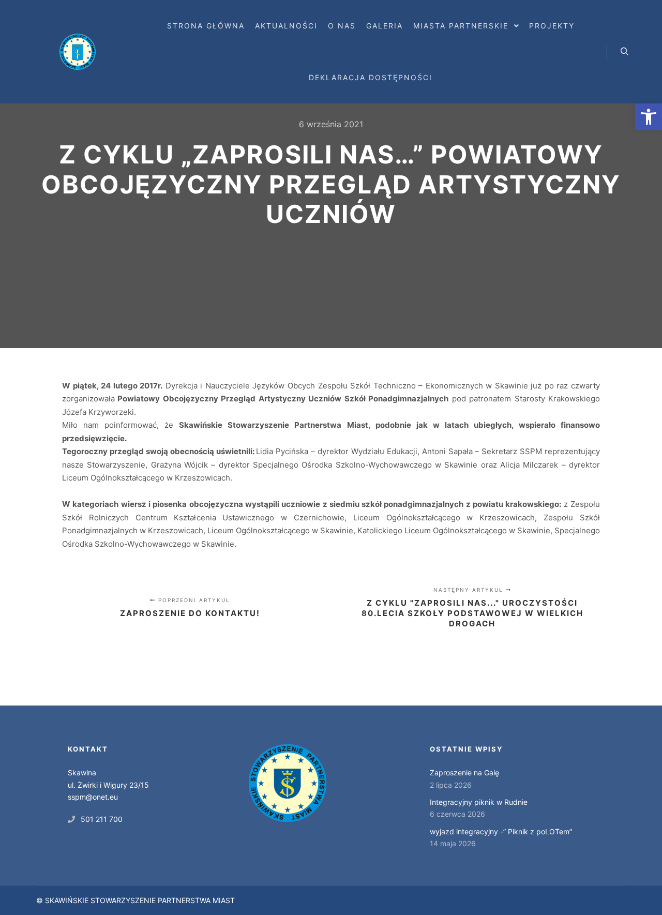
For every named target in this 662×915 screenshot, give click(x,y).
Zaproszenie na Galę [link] (464, 772)
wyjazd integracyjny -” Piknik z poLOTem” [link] (501, 831)
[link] (648, 116)
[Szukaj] (624, 51)
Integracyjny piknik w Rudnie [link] (479, 802)
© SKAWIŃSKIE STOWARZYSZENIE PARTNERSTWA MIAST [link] (135, 900)
